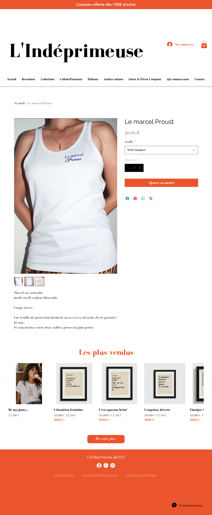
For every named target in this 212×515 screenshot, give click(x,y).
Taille (130, 141)
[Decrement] (128, 168)
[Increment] (140, 168)
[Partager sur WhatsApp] (143, 198)
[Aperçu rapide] (29, 383)
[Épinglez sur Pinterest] (135, 198)
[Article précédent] (2, 383)
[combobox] (161, 150)
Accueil (19, 103)
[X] (106, 465)
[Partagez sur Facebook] (127, 198)
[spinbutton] (134, 168)
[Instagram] (112, 465)
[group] (106, 395)
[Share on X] (150, 198)
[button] (204, 44)
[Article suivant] (209, 383)
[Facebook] (99, 465)
